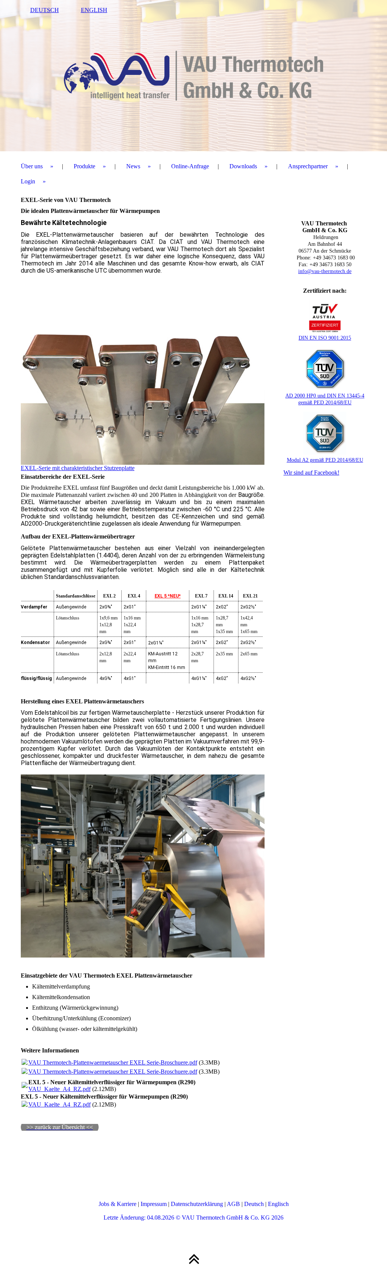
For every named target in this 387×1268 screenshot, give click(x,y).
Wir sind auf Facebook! (311, 472)
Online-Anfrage (190, 166)
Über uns (32, 166)
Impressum (154, 1204)
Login (28, 181)
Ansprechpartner (308, 166)
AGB (233, 1204)
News (133, 166)
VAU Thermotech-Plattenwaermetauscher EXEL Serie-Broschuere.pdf (112, 1062)
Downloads (243, 166)
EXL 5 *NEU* (168, 596)
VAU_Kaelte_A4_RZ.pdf (59, 1089)
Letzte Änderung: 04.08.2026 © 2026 (193, 1217)
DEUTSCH (44, 10)
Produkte (84, 166)
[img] (194, 75)
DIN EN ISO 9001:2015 (325, 338)
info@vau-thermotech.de (324, 271)
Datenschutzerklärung (197, 1204)
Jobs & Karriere (117, 1204)
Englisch (278, 1204)
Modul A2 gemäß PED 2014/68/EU (325, 460)
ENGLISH (94, 10)
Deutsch (254, 1204)
